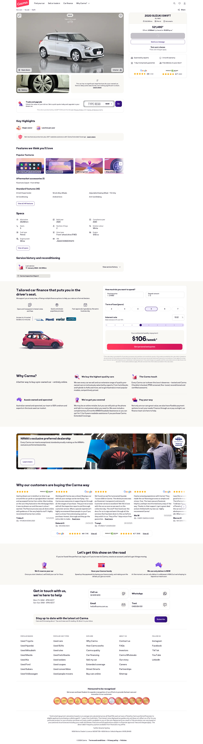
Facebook (157, 646)
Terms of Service (93, 110)
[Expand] (19, 16)
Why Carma (92, 641)
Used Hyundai (27, 646)
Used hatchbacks (61, 655)
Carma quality (93, 650)
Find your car (39, 3)
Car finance (68, 3)
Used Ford (25, 664)
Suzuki (27, 10)
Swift (33, 10)
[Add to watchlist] (121, 16)
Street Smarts (93, 669)
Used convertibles (62, 669)
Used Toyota (27, 641)
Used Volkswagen (29, 674)
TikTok (155, 650)
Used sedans (59, 660)
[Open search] (174, 3)
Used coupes (59, 664)
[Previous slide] (19, 164)
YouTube (156, 655)
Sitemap (123, 674)
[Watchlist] (179, 3)
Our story (123, 660)
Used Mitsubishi (28, 650)
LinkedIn (156, 660)
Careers (123, 664)
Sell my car (91, 660)
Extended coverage (95, 664)
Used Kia (25, 660)
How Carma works (95, 646)
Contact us (124, 641)
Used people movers (63, 674)
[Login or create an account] (185, 3)
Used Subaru (27, 669)
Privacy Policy (79, 110)
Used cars (58, 641)
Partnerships (125, 669)
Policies (123, 740)
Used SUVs (58, 646)
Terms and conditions (97, 740)
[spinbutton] (70, 43)
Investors (123, 650)
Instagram (157, 641)
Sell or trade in (54, 3)
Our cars (19, 10)
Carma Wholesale (128, 655)
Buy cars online (93, 674)
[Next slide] (121, 164)
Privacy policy (113, 740)
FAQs (122, 646)
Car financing (92, 655)
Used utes (58, 650)
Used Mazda (26, 655)
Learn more (97, 87)
